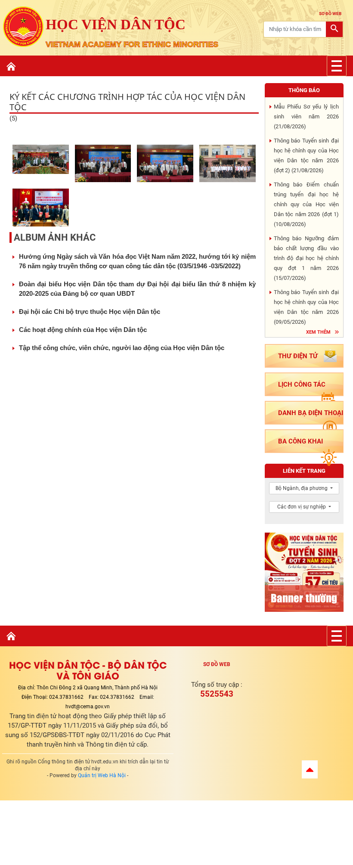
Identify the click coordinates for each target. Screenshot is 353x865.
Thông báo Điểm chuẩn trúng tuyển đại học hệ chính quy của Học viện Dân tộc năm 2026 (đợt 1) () (306, 204)
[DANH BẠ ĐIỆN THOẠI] (304, 423)
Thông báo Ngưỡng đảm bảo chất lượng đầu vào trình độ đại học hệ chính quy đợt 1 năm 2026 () (306, 258)
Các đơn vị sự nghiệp (302, 507)
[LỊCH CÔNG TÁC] (304, 395)
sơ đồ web (330, 13)
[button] (310, 769)
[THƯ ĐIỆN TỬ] (304, 367)
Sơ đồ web (216, 664)
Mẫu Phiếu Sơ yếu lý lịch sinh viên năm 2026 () (306, 116)
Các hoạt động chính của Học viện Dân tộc (83, 329)
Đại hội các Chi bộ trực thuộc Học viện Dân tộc (89, 311)
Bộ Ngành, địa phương (302, 488)
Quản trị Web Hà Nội (102, 775)
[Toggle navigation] (337, 66)
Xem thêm (318, 332)
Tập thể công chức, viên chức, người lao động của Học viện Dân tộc (121, 347)
